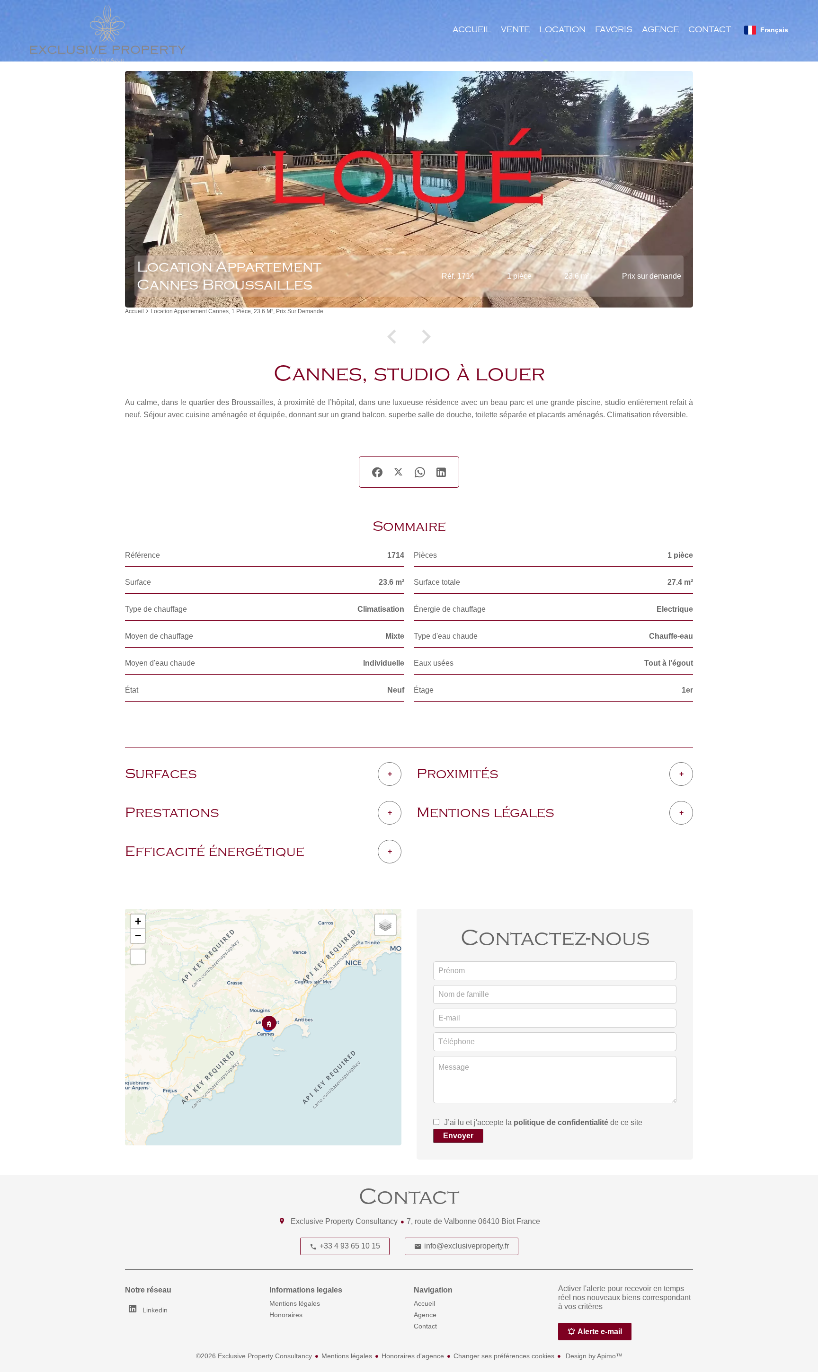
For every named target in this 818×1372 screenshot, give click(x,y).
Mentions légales (346, 1356)
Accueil (134, 311)
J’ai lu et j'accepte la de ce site (543, 1122)
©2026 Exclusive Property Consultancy (254, 1356)
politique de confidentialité (561, 1122)
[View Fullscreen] (138, 957)
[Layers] (385, 925)
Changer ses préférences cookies (503, 1356)
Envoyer (458, 1136)
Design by (593, 1356)
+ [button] (138, 921)
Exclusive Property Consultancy (344, 1221)
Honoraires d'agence (413, 1356)
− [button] (138, 935)
